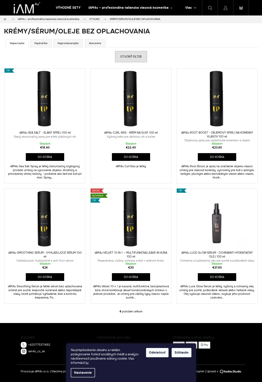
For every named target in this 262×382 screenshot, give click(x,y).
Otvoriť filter (131, 56)
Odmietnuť (157, 352)
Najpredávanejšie (68, 43)
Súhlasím (182, 352)
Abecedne (95, 43)
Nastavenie (83, 373)
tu (87, 363)
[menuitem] (68, 7)
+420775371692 (39, 344)
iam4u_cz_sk (36, 351)
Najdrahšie (41, 43)
